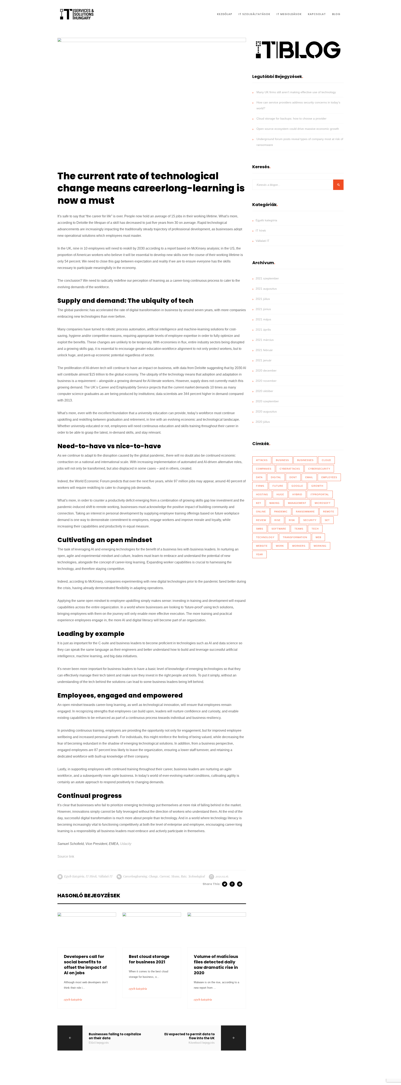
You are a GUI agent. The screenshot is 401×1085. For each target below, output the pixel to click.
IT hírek (91, 876)
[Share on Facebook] (232, 884)
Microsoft (323, 503)
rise (277, 520)
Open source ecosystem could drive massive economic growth (297, 128)
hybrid (297, 494)
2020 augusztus (266, 411)
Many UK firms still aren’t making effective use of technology (296, 92)
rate (184, 876)
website (262, 546)
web (318, 537)
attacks (262, 460)
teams (298, 528)
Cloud (326, 460)
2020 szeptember (267, 401)
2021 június (263, 309)
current (165, 876)
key (258, 503)
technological (196, 876)
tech (315, 528)
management (297, 503)
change (153, 876)
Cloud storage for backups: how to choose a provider (291, 118)
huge (280, 494)
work (280, 546)
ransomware (305, 511)
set (327, 520)
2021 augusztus (266, 288)
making (274, 503)
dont (293, 477)
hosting (262, 494)
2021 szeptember (267, 278)
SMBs (259, 528)
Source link (65, 856)
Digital (276, 477)
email (309, 477)
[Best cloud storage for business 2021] (151, 929)
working (320, 546)
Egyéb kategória (74, 876)
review (261, 520)
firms (260, 486)
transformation (295, 537)
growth (317, 486)
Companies (263, 468)
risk (292, 520)
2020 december (266, 370)
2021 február (264, 350)
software (279, 528)
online (261, 511)
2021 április (263, 329)
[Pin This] (240, 884)
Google (297, 486)
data (259, 477)
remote (328, 511)
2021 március (265, 339)
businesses (305, 460)
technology (265, 537)
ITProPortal (320, 494)
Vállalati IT (105, 876)
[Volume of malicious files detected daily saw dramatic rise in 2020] (216, 929)
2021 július (263, 299)
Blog (336, 14)
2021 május (263, 319)
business (282, 460)
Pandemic (281, 511)
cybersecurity (319, 468)
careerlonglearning (135, 876)
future (278, 486)
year (259, 554)
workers (298, 546)
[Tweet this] (225, 884)
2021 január (264, 360)
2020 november (266, 380)
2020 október (264, 391)
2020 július (263, 421)
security (309, 520)
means (175, 876)
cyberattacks (290, 468)
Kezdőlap (224, 14)
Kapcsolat (317, 14)
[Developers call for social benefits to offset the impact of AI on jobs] (86, 929)
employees (329, 477)
